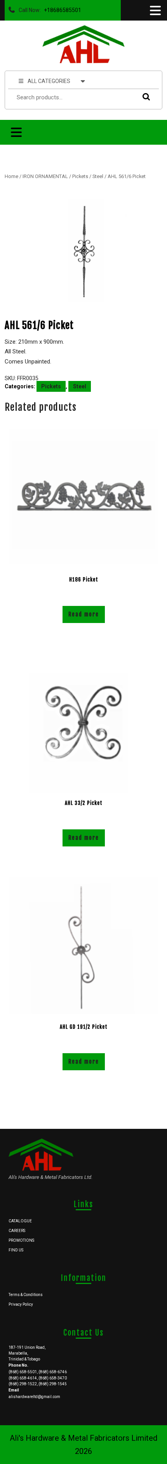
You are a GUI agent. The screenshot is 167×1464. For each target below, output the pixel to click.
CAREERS (17, 1231)
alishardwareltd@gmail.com (34, 1397)
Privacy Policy (21, 1304)
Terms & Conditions (26, 1295)
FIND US (16, 1250)
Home (11, 176)
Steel (97, 176)
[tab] (154, 10)
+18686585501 (61, 8)
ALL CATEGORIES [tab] (49, 81)
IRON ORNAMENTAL (45, 176)
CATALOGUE (20, 1221)
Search (144, 96)
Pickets (80, 176)
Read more (83, 614)
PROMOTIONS (21, 1240)
